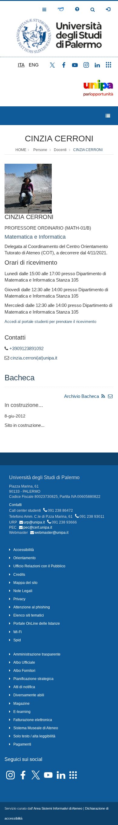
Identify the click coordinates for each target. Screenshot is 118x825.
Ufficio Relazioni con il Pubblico (39, 566)
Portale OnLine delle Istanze (36, 623)
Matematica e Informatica (35, 237)
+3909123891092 (26, 348)
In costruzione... (24, 405)
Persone (40, 150)
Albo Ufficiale (24, 662)
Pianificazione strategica (33, 679)
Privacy (19, 599)
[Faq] (77, 9)
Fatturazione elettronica (32, 720)
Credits (19, 574)
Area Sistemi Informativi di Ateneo (58, 808)
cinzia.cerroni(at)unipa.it (33, 357)
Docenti (60, 150)
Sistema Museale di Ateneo (35, 728)
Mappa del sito (25, 583)
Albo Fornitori (24, 671)
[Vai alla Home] (59, 29)
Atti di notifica (24, 687)
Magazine (21, 703)
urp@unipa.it (34, 522)
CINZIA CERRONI (59, 138)
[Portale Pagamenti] (60, 9)
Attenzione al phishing (31, 607)
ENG (34, 64)
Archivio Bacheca (81, 396)
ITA (21, 64)
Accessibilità (23, 550)
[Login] (108, 9)
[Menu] (107, 116)
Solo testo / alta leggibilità (34, 736)
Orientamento (24, 558)
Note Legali (22, 591)
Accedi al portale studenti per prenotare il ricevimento (50, 321)
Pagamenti (22, 744)
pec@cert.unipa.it (37, 527)
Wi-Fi (17, 632)
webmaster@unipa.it (51, 532)
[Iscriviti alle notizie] (110, 396)
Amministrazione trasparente (37, 654)
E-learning (22, 712)
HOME (20, 150)
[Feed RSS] (103, 396)
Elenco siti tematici (28, 615)
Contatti (15, 505)
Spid (17, 640)
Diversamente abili (28, 695)
